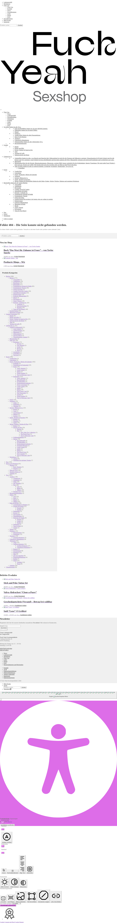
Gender (6, 145)
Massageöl (18, 161)
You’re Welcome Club (23, 375)
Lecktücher (16, 352)
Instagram (6, 22)
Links (9, 14)
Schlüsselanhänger (18, 437)
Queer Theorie (19, 207)
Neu (5, 212)
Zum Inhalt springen (6, 903)
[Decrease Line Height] (2, 853)
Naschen (15, 421)
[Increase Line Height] (2, 846)
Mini (14, 554)
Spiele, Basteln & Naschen (22, 179)
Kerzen (15, 513)
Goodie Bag (18, 171)
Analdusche (16, 478)
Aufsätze (19, 562)
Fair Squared (20, 345)
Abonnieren (4, 628)
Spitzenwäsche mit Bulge (22, 155)
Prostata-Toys (17, 491)
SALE (5, 214)
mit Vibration (17, 483)
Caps (14, 411)
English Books (14, 311)
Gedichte (19, 304)
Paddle (19, 523)
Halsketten (16, 404)
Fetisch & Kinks (19, 197)
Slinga (19, 371)
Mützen (15, 414)
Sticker (15, 439)
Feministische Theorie (21, 196)
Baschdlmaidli (21, 380)
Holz (14, 498)
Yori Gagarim (21, 454)
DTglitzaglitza (21, 381)
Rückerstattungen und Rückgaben (13, 665)
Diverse (19, 343)
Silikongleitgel (17, 334)
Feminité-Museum (22, 445)
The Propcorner (21, 393)
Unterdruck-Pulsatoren (23, 547)
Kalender (16, 363)
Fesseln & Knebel (18, 506)
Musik (16, 206)
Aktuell (15, 458)
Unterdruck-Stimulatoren (22, 140)
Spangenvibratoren (18, 537)
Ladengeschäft (8, 2)
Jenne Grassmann (22, 385)
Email (1, 626)
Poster (15, 366)
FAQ (8, 17)
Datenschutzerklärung (10, 671)
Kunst (5, 170)
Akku (15, 542)
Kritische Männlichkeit (21, 202)
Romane (19, 307)
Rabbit (15, 559)
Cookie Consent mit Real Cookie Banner (12, 922)
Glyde (18, 347)
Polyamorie (18, 209)
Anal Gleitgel (17, 329)
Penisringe (16, 534)
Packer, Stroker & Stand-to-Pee (24, 150)
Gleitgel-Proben (17, 330)
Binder (17, 147)
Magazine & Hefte (20, 204)
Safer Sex (12, 340)
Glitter (15, 403)
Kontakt (9, 9)
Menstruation (13, 339)
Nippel (17, 132)
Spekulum (16, 524)
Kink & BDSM (14, 503)
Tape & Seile (17, 526)
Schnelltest (21, 168)
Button (15, 426)
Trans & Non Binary (21, 211)
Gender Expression (11, 314)
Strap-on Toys (14, 470)
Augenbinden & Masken (20, 504)
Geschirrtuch (17, 412)
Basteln (15, 419)
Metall (19, 488)
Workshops (7, 4)
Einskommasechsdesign (24, 383)
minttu (19, 388)
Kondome (16, 342)
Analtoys (12, 477)
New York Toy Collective (28, 432)
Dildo (15, 481)
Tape (16, 151)
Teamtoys (17, 138)
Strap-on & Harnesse (12, 463)
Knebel (19, 509)
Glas (18, 486)
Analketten (16, 480)
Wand (15, 560)
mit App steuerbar (18, 555)
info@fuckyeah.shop (6, 648)
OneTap (9, 822)
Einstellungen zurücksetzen (8, 905)
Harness (12, 465)
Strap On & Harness (20, 137)
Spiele (15, 422)
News (9, 10)
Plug (14, 485)
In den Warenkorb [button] (19, 256)
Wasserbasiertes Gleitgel (20, 337)
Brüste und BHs (19, 148)
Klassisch (16, 552)
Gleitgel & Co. (10, 325)
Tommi (19, 394)
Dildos (11, 495)
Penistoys (17, 133)
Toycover (16, 355)
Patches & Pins (17, 427)
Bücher (8, 276)
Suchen (20, 25)
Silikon (19, 490)
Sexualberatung (11, 12)
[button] (0, 700)
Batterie (15, 549)
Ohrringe (15, 406)
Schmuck (17, 176)
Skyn (18, 350)
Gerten (19, 521)
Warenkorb (7, 689)
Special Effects (17, 335)
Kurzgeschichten (22, 306)
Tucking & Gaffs (19, 153)
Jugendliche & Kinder (21, 191)
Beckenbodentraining (16, 493)
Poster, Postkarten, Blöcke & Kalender (26, 174)
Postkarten (16, 376)
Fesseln (19, 508)
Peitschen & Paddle (18, 518)
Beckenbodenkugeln (21, 143)
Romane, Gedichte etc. (21, 193)
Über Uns (6, 5)
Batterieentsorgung (9, 677)
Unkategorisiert (10, 567)
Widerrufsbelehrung (9, 673)
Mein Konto (7, 20)
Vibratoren (13, 541)
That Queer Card (22, 391)
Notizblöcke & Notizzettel (20, 365)
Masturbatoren (17, 532)
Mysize (19, 348)
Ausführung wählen (20, 605)
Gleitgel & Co (8, 156)
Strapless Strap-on (15, 472)
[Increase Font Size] (2, 822)
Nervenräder (16, 514)
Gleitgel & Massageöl (16, 327)
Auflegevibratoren (18, 544)
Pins (18, 431)
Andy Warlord (21, 368)
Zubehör (12, 473)
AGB (5, 669)
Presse (9, 15)
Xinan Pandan (21, 373)
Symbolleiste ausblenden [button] (7, 825)
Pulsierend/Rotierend (19, 557)
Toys (7, 475)
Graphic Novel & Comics (22, 189)
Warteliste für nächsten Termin (22, 460)
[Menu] (0, 109)
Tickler (15, 527)
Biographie (18, 188)
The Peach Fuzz (25, 434)
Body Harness (17, 467)
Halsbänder (16, 511)
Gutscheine (18, 173)
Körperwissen (19, 201)
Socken (15, 416)
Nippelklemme (17, 516)
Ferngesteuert (17, 550)
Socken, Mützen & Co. (21, 178)
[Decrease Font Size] (2, 829)
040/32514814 (4, 650)
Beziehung (16, 283)
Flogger (19, 519)
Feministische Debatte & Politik (24, 194)
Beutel (15, 409)
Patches (19, 429)
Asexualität (18, 184)
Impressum (7, 676)
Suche (5, 685)
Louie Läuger (21, 370)
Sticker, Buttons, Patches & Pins (19, 424)
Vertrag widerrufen (9, 674)
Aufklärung (18, 186)
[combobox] (58, 695)
